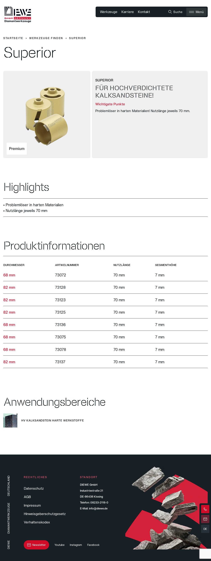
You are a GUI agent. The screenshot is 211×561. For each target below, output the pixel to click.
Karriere (127, 12)
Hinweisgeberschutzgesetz (45, 514)
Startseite (13, 38)
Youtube (59, 544)
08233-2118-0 (99, 502)
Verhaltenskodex (37, 522)
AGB (27, 497)
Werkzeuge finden (46, 38)
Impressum (32, 505)
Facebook (93, 544)
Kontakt (144, 12)
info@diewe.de (98, 508)
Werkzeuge (108, 12)
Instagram (76, 544)
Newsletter (39, 544)
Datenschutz (34, 488)
